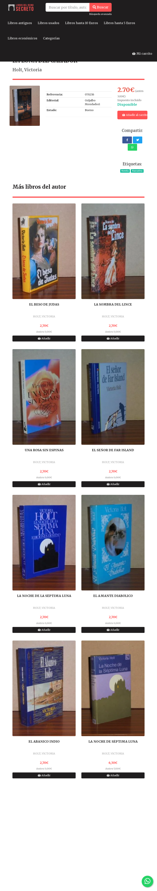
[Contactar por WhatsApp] (147, 881)
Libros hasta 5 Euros (119, 23)
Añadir (46, 338)
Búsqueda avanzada (100, 14)
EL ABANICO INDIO (44, 741)
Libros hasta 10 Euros (81, 23)
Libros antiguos (20, 23)
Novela (125, 171)
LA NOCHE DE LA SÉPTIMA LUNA (44, 596)
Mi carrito (144, 53)
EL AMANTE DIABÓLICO (113, 596)
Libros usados (48, 23)
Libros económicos (22, 38)
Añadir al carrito (136, 115)
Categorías (51, 38)
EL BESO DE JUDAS (44, 304)
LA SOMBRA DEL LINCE (113, 304)
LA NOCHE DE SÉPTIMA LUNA (113, 741)
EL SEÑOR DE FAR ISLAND (113, 450)
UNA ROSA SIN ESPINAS (44, 450)
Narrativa (137, 171)
